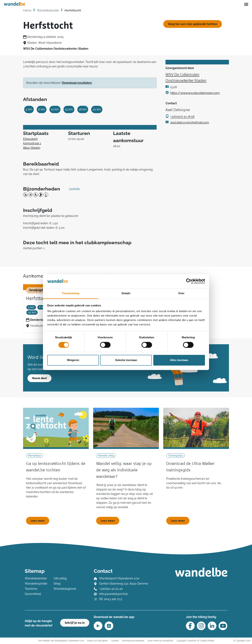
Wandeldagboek (64, 588)
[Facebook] (190, 625)
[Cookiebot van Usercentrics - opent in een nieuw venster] (189, 281)
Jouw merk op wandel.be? (160, 640)
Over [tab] (181, 293)
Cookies (115, 640)
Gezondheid (33, 594)
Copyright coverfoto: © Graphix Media (195, 640)
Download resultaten (77, 83)
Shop (57, 583)
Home (27, 10)
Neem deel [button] (39, 378)
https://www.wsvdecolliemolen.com (195, 93)
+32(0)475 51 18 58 (182, 116)
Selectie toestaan (126, 360)
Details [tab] (126, 293)
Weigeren (73, 360)
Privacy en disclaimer (97, 640)
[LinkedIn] (212, 625)
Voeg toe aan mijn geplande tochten (192, 24)
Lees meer (38, 520)
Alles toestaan (179, 360)
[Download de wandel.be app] (98, 625)
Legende (74, 188)
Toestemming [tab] (70, 293)
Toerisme (31, 588)
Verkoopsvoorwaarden (133, 640)
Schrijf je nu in (75, 622)
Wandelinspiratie (36, 583)
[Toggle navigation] (246, 4)
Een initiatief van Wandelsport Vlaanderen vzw (61, 640)
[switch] (105, 345)
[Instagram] (201, 625)
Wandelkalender (48, 10)
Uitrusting (60, 578)
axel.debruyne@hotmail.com (189, 122)
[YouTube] (223, 625)
